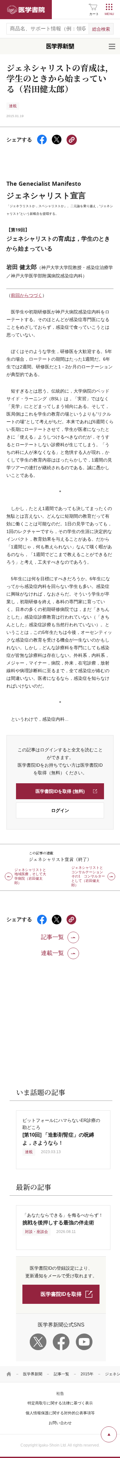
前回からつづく (26, 295)
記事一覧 (61, 1374)
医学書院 (26, 9)
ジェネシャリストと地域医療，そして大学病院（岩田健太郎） (30, 876)
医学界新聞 (32, 1374)
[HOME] (9, 1374)
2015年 (87, 1374)
